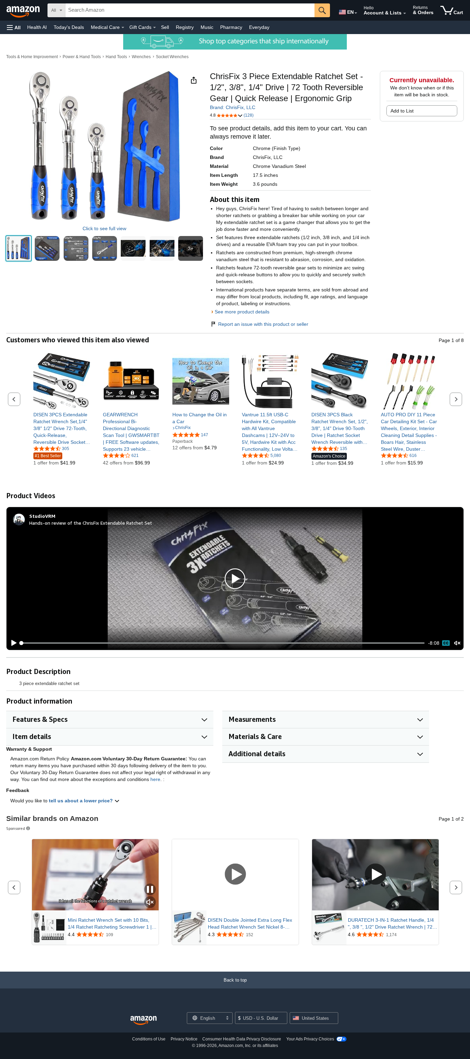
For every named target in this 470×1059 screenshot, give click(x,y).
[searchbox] (189, 10)
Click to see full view (104, 228)
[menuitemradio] (446, 643)
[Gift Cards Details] (154, 27)
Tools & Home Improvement (32, 56)
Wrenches (141, 56)
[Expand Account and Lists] (404, 13)
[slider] (223, 643)
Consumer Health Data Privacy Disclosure (241, 1039)
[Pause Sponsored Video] (150, 890)
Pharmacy (231, 27)
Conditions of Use (148, 1039)
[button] (14, 27)
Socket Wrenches (172, 56)
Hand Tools (116, 56)
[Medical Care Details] (122, 27)
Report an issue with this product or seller (263, 324)
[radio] (18, 248)
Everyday (259, 27)
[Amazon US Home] (143, 1021)
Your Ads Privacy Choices (310, 1039)
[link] (61, 428)
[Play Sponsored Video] (235, 874)
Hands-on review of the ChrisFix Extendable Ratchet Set (90, 523)
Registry (185, 27)
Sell (165, 27)
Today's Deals (69, 27)
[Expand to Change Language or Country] (355, 13)
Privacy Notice (184, 1039)
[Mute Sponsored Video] (150, 902)
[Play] (12, 643)
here (155, 779)
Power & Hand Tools (82, 56)
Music (207, 27)
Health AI (37, 27)
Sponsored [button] (15, 828)
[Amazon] (23, 10)
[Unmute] (457, 643)
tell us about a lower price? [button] (81, 800)
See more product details (242, 311)
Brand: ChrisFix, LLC (232, 107)
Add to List (402, 111)
